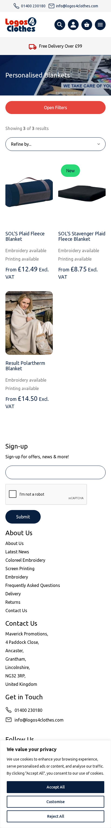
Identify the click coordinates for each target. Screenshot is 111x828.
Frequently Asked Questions (32, 585)
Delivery (13, 593)
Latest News (17, 551)
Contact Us (16, 610)
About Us (14, 543)
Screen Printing (19, 568)
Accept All (56, 787)
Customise (55, 802)
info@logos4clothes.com (39, 719)
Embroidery (16, 576)
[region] (55, 784)
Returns (12, 602)
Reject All (55, 816)
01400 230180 (28, 710)
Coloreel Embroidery (25, 560)
